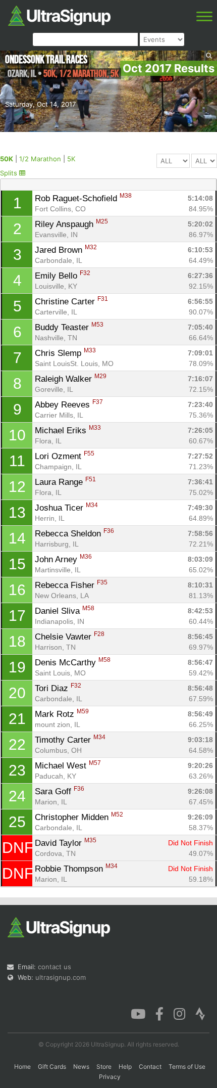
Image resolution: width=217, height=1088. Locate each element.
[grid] (109, 538)
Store (104, 1066)
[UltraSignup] (59, 14)
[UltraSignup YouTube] (138, 1013)
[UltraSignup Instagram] (179, 1013)
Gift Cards (52, 1066)
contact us (54, 967)
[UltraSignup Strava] (200, 1013)
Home (22, 1066)
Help (125, 1066)
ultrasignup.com (60, 977)
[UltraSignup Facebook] (159, 1013)
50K (6, 159)
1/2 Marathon (40, 159)
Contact (150, 1066)
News (81, 1066)
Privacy (110, 1076)
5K (71, 159)
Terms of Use (187, 1066)
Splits (9, 173)
